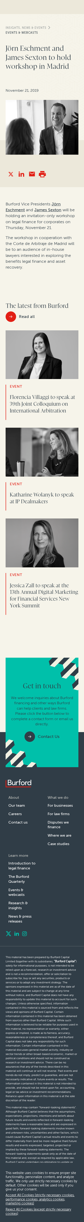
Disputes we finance (58, 824)
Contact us (18, 822)
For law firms (59, 814)
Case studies (58, 844)
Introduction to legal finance (21, 865)
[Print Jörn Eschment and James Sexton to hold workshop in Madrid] (42, 174)
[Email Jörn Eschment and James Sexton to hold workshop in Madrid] (32, 174)
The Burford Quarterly (18, 879)
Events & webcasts (22, 32)
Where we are (59, 835)
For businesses (60, 805)
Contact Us (49, 736)
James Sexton (47, 209)
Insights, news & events (26, 27)
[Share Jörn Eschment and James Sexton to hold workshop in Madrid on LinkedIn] (21, 174)
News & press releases (20, 918)
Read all (27, 316)
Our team (16, 805)
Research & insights (18, 905)
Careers (15, 814)
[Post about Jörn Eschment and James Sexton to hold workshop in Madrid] (11, 174)
